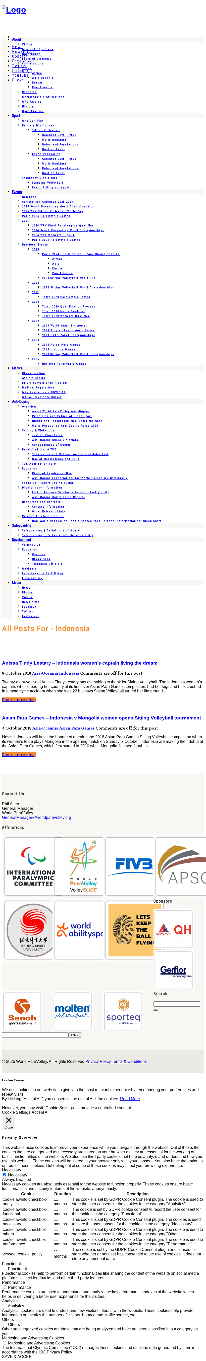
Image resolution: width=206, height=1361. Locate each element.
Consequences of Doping (51, 444)
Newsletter (30, 602)
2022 (35, 282)
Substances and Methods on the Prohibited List (70, 454)
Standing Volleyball (47, 182)
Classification (33, 373)
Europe (37, 82)
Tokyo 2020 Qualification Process (69, 306)
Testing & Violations (38, 430)
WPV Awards (32, 101)
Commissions (33, 63)
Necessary (17, 1175)
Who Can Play (33, 120)
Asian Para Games (77, 728)
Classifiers (41, 559)
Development (21, 539)
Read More (130, 1099)
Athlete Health (33, 378)
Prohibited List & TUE (39, 449)
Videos (27, 597)
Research (29, 92)
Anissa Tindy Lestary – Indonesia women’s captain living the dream (80, 663)
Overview (29, 406)
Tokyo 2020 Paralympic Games (66, 297)
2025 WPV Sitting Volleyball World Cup (52, 211)
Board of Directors (37, 58)
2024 (25, 220)
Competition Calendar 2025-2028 (47, 201)
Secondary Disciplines (40, 178)
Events (17, 192)
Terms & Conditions (129, 1061)
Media (16, 582)
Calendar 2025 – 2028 (59, 135)
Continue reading (19, 699)
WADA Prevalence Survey (42, 397)
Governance (31, 54)
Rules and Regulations (60, 144)
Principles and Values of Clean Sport (62, 416)
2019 (35, 321)
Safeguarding (21, 525)
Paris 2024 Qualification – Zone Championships (81, 254)
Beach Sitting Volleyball (51, 187)
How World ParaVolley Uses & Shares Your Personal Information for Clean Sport (97, 521)
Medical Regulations (38, 387)
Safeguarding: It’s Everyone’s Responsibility (57, 535)
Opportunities (33, 111)
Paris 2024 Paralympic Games (46, 216)
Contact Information (48, 506)
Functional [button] (11, 1264)
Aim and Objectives (38, 49)
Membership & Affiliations (43, 97)
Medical (17, 368)
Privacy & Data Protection (43, 516)
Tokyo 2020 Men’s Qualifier (63, 311)
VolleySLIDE (31, 544)
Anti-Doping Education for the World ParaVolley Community (80, 478)
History (28, 106)
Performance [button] (13, 1282)
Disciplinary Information (42, 487)
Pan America (42, 87)
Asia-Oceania (45, 673)
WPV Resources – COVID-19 (44, 392)
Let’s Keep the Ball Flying (42, 573)
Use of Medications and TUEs (56, 459)
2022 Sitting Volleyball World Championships (78, 287)
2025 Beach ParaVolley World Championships (58, 206)
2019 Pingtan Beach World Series (68, 330)
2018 (35, 340)
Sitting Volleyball (46, 130)
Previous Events (35, 244)
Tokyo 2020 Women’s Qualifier (66, 316)
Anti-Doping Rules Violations (55, 440)
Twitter (27, 611)
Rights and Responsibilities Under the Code (67, 421)
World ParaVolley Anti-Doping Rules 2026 (65, 425)
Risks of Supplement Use (52, 473)
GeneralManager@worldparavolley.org (36, 817)
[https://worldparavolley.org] (14, 9)
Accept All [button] (40, 1112)
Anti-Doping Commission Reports (58, 497)
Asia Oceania (43, 77)
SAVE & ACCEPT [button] (18, 1356)
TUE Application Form (39, 463)
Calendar (29, 197)
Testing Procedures (47, 435)
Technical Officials (47, 564)
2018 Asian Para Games (61, 344)
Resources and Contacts (41, 502)
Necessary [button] (11, 1170)
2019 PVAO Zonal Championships (68, 335)
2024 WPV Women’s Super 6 (53, 235)
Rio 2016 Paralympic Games (64, 363)
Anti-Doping (20, 401)
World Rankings (54, 139)
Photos (27, 592)
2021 (35, 292)
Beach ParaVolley (46, 154)
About (16, 39)
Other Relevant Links (49, 511)
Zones (27, 68)
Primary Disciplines (38, 125)
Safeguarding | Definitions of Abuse (51, 530)
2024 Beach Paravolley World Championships (68, 230)
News (26, 587)
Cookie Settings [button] (16, 1112)
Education (30, 468)
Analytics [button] (10, 1301)
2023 (35, 249)
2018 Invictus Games (59, 349)
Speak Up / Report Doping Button (48, 483)
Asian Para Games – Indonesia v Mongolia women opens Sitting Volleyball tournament (101, 717)
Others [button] (8, 1319)
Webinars (29, 568)
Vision (27, 44)
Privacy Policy (98, 1061)
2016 (35, 359)
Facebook (29, 606)
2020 (35, 301)
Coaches (38, 554)
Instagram (30, 616)
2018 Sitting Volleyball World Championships (78, 354)
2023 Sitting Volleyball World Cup (68, 278)
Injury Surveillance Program (45, 382)
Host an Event (53, 149)
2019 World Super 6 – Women (65, 325)
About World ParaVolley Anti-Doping (61, 411)
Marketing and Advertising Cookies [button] (33, 1338)
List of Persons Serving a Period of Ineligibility (70, 492)
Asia (56, 263)
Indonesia (69, 673)
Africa (37, 73)
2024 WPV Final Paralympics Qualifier (63, 225)
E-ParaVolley (32, 578)
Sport (16, 115)
